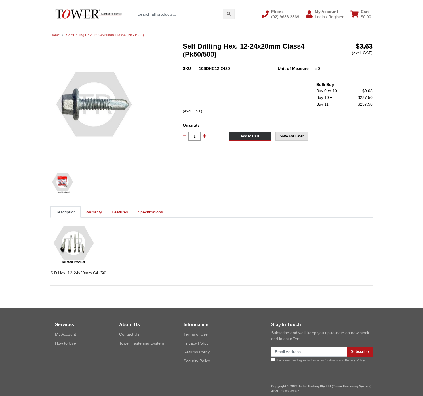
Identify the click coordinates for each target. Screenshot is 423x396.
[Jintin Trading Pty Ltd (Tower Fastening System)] (88, 14)
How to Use (65, 343)
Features (120, 212)
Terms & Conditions (324, 360)
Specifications (150, 212)
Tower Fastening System (141, 343)
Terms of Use (196, 334)
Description (65, 212)
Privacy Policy (196, 343)
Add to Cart (250, 136)
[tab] (65, 212)
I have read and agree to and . (320, 360)
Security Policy (197, 361)
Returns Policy (197, 352)
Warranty (93, 212)
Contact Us (129, 334)
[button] (280, 14)
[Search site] (229, 14)
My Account (65, 334)
